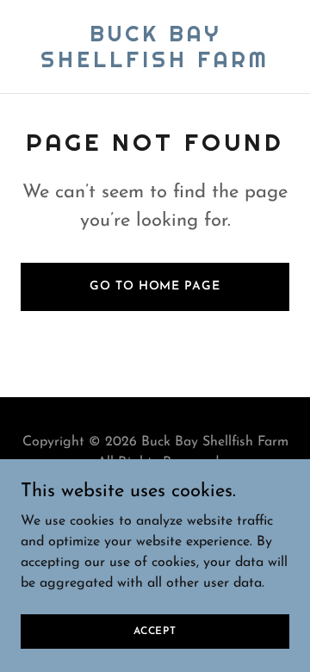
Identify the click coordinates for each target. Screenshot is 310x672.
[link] (155, 64)
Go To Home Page (155, 286)
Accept (155, 630)
